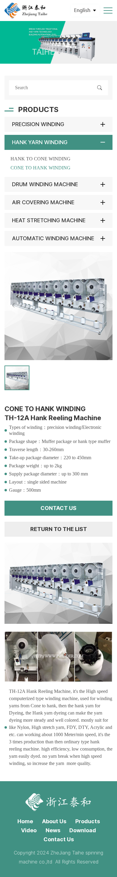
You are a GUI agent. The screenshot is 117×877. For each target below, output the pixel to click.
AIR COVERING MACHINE (43, 202)
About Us (54, 821)
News (53, 830)
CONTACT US (58, 508)
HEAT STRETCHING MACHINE (49, 220)
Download (82, 830)
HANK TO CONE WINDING (40, 158)
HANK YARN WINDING (40, 142)
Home (25, 821)
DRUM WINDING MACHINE (45, 184)
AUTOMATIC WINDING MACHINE (53, 238)
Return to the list (58, 529)
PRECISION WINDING (38, 124)
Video (29, 830)
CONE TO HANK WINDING (40, 167)
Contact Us (59, 839)
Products (87, 821)
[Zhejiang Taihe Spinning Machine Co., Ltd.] (26, 10)
